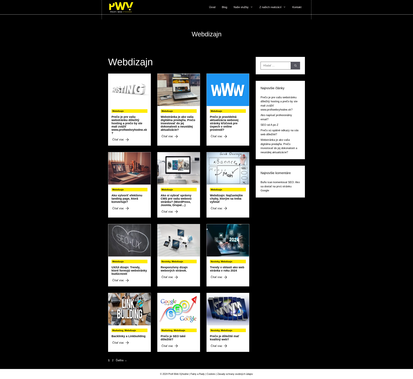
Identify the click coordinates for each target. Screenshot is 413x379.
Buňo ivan (266, 182)
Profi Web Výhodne (178, 374)
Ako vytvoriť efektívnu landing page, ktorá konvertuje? (126, 198)
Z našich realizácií (270, 7)
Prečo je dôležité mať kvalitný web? (224, 338)
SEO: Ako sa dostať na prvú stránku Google (280, 186)
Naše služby (241, 7)
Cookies (211, 374)
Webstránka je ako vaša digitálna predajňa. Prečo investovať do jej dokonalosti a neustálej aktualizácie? (178, 123)
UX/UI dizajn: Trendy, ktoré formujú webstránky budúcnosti (129, 270)
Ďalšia (121, 360)
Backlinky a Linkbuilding (128, 336)
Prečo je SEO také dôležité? (173, 338)
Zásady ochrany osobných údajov (235, 374)
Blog (224, 7)
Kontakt (297, 7)
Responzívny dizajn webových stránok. (174, 269)
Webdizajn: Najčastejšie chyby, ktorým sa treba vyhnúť (226, 198)
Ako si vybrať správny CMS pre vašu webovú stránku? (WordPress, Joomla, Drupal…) (176, 200)
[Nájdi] (295, 65)
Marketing (117, 330)
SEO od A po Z (269, 124)
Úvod (212, 7)
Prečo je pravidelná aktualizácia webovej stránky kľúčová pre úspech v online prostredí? (224, 123)
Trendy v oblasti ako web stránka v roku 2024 (227, 269)
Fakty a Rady (198, 374)
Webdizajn (118, 111)
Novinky (165, 261)
